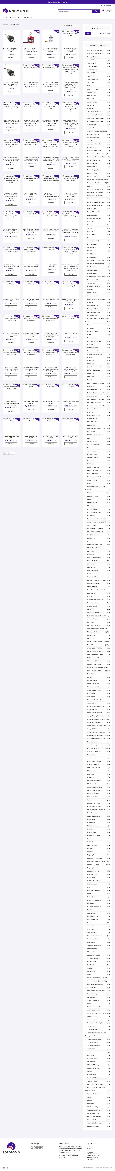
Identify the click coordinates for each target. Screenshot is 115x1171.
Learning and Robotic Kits (94, 544)
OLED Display (91, 693)
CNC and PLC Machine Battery (95, 263)
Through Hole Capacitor (94, 1039)
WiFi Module (90, 1103)
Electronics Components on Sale (96, 406)
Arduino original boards (93, 134)
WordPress (109, 1167)
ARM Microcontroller (93, 137)
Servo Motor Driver (92, 939)
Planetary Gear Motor (93, 793)
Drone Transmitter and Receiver (96, 367)
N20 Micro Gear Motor (93, 658)
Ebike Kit (89, 380)
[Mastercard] (32, 1148)
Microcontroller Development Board (97, 628)
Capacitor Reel (91, 234)
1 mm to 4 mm (91, 63)
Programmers (91, 822)
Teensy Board (91, 1020)
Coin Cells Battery (92, 270)
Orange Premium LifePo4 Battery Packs (98, 719)
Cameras (89, 228)
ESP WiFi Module (92, 418)
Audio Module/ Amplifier (94, 144)
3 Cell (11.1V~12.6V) (93, 89)
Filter (88, 33)
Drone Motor (90, 360)
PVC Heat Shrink (92, 845)
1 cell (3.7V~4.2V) (92, 60)
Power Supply (91, 819)
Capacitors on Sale (92, 238)
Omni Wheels (91, 696)
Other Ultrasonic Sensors (94, 761)
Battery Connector (92, 173)
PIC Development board (94, 780)
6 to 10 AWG (90, 99)
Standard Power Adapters (94, 1007)
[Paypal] (38, 1148)
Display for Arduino (92, 331)
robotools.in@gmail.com (66, 1157)
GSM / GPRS (90, 460)
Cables (89, 225)
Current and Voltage (92, 296)
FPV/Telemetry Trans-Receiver (95, 435)
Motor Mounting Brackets (94, 648)
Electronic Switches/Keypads (95, 399)
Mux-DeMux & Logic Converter (95, 654)
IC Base (89, 483)
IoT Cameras (91, 515)
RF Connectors (91, 903)
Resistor (89, 893)
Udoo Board (90, 1055)
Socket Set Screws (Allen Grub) (96, 981)
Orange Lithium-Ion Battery (94, 712)
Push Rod (90, 842)
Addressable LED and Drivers (95, 111)
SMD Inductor (91, 965)
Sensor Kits (90, 929)
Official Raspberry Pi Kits (94, 690)
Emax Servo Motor (92, 409)
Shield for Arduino (92, 948)
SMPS (89, 974)
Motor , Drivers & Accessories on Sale (98, 641)
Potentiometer (91, 800)
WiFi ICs (89, 1100)
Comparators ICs (92, 273)
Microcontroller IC (92, 632)
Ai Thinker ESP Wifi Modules (95, 121)
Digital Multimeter (92, 315)
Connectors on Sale (92, 280)
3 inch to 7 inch (91, 92)
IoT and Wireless (92, 509)
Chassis (89, 251)
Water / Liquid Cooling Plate (95, 1084)
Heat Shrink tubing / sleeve (94, 470)
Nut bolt (89, 677)
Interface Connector (92, 496)
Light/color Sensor (92, 570)
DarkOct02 (85, 1167)
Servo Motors (91, 942)
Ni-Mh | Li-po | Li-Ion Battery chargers (97, 667)
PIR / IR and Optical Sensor (94, 787)
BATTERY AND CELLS (93, 160)
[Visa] (35, 1148)
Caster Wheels (91, 247)
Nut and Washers (92, 674)
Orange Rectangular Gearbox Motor (97, 725)
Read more (11, 57)
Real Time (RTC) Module (94, 881)
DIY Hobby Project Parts (94, 341)
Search (96, 11)
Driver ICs (90, 344)
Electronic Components (94, 389)
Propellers (90, 829)
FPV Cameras (91, 431)
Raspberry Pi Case (92, 868)
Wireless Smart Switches (94, 1116)
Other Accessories (92, 742)
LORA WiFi (90, 596)
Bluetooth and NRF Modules (95, 196)
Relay (88, 887)
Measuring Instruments (93, 603)
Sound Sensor (91, 997)
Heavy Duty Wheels (92, 473)
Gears (89, 448)
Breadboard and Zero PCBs (94, 205)
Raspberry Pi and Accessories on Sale (98, 861)
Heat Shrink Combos (93, 467)
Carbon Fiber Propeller (93, 241)
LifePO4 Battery (91, 567)
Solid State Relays (92, 994)
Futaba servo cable (92, 441)
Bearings (89, 186)
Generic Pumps (91, 451)
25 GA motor (90, 86)
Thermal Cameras (92, 1029)
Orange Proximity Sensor (94, 722)
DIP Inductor (90, 328)
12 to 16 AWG (91, 73)
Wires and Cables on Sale (94, 1123)
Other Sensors (91, 755)
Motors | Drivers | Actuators (95, 651)
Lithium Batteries (92, 586)
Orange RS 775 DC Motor (94, 729)
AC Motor (90, 108)
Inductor (89, 493)
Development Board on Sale (95, 309)
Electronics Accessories (94, 402)
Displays (89, 334)
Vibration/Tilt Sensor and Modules (97, 1078)
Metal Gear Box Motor (93, 625)
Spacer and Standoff (93, 1000)
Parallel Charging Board (93, 767)
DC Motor (90, 302)
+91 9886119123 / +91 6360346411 (69, 1155)
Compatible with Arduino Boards (96, 276)
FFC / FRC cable (91, 422)
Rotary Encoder (91, 913)
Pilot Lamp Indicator (93, 784)
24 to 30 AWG (91, 82)
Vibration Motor (91, 1074)
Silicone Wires (91, 952)
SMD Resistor (91, 971)
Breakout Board (91, 208)
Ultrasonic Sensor (92, 1058)
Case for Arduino (92, 244)
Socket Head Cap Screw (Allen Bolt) (97, 978)
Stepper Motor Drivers (93, 1010)
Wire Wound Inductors (93, 1110)
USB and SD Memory (93, 1065)
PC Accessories (91, 771)
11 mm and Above (92, 70)
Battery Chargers (92, 166)
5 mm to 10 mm (91, 95)
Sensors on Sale (91, 932)
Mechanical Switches (93, 619)
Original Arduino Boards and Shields (97, 735)
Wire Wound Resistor (93, 1113)
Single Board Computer (93, 955)
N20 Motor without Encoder (95, 664)
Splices (89, 1003)
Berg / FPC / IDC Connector (95, 189)
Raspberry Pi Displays (93, 871)
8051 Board (90, 105)
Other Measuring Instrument (95, 745)
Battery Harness (91, 176)
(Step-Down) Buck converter (95, 53)
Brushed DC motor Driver (94, 212)
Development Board (92, 305)
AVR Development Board (94, 150)
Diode (89, 325)
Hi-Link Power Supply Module (95, 477)
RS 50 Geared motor (93, 916)
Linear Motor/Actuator (93, 577)
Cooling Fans (91, 283)
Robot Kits (90, 910)
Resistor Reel (91, 897)
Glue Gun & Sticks (92, 454)
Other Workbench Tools (94, 764)
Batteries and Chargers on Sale (96, 157)
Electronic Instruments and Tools (96, 393)
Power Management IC (93, 816)
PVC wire (89, 848)
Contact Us (27, 17)
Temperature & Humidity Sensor (96, 1023)
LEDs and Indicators (93, 561)
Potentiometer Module (93, 803)
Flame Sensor (91, 425)
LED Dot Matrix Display (93, 548)
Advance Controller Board (94, 115)
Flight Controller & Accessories (96, 428)
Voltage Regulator (92, 1081)
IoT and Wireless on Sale (94, 512)
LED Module (90, 554)
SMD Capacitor (91, 961)
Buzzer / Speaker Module (94, 218)
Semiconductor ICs (92, 919)
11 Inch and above (92, 66)
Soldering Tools (91, 987)
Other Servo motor (92, 758)
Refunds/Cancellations (93, 1154)
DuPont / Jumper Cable (93, 370)
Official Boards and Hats (94, 687)
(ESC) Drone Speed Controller (95, 50)
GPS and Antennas (92, 457)
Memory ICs (90, 622)
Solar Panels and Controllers (95, 984)
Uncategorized (91, 1061)
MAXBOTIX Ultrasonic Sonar (95, 599)
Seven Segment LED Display (95, 945)
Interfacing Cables (92, 506)
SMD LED (90, 968)
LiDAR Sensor (91, 564)
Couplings (90, 289)
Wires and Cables (92, 1120)
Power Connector (92, 813)
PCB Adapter (90, 774)
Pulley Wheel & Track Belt (94, 835)
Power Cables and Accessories (96, 809)
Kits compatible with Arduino (95, 531)
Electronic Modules (92, 396)
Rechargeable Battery (93, 884)
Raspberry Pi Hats (92, 874)
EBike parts (90, 386)
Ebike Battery (91, 376)
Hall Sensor (90, 464)
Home (5, 17)
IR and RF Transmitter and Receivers (97, 519)
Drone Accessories (92, 347)
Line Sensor (90, 574)
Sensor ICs (90, 926)
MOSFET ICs (90, 638)
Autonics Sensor (92, 147)
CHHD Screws (91, 254)
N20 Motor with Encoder (94, 661)
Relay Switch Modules (93, 890)
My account (109, 5)
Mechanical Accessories (94, 612)
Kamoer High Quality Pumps (95, 528)
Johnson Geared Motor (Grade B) (96, 522)
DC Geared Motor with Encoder (96, 299)
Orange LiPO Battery (92, 709)
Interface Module (92, 502)
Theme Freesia (98, 1167)
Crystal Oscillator (92, 292)
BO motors (90, 199)
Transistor (90, 1052)
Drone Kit (90, 357)
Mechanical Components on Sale (96, 616)
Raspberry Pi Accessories (94, 858)
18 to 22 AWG (91, 76)
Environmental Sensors (93, 415)
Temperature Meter (92, 1026)
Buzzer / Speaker (92, 215)
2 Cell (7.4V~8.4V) (92, 79)
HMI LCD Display (92, 480)
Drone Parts (90, 364)
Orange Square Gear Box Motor (96, 732)
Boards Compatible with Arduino (96, 202)
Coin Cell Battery (92, 267)
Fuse (88, 438)
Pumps (89, 839)
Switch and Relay (92, 1016)
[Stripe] (41, 1148)
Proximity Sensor (92, 832)
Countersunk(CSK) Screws (94, 286)
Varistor (89, 1071)
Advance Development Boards (95, 118)
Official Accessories (93, 683)
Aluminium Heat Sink (93, 124)
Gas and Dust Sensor (93, 444)
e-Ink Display (90, 373)
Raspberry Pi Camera (93, 864)
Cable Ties (90, 221)
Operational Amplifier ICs (94, 700)
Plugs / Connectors (92, 797)
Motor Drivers (91, 645)
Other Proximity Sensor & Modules (97, 748)
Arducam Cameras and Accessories (97, 131)
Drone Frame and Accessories (95, 351)
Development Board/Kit (93, 312)
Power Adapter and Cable (94, 806)
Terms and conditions (92, 1157)
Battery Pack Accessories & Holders (97, 179)
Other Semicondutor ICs (94, 751)
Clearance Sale (91, 257)
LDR (88, 541)
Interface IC (90, 499)
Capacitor (90, 231)
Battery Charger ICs (92, 163)
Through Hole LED (92, 1042)
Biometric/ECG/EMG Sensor (95, 192)
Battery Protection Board (94, 183)
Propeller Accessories (93, 826)
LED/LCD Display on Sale (94, 557)
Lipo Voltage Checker (93, 583)
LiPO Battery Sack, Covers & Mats (96, 580)
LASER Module (91, 535)
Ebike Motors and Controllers (95, 383)
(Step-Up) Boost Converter (94, 57)
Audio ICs (90, 141)
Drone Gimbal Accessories (94, 354)
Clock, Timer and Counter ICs (95, 260)
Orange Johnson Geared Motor (96, 706)
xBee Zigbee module (93, 1126)
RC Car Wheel (91, 877)
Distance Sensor (92, 338)
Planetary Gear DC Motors (94, 790)
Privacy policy (90, 1159)
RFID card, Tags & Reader (94, 906)
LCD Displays (91, 538)
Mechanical (90, 609)
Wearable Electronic (93, 1094)
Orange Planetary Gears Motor (95, 716)
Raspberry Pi (90, 851)
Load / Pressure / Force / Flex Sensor (97, 590)
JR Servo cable (91, 525)
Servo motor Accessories (94, 936)
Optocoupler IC (91, 703)
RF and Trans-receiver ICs (94, 900)
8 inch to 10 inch (92, 102)
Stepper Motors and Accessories (96, 1013)
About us (13, 17)
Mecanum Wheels (92, 606)
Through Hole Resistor (93, 1045)
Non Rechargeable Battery (94, 671)
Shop (20, 17)
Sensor (89, 923)
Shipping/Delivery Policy (93, 1155)
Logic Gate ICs (91, 593)
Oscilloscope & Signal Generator (96, 738)
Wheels (89, 1097)
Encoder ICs (90, 412)
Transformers (91, 1049)
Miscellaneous (91, 635)
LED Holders (90, 551)
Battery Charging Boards (94, 170)
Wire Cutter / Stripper (93, 1107)
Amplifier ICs (91, 128)
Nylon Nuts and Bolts (93, 680)
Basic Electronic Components (95, 154)
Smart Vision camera (93, 958)
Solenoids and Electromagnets (96, 990)
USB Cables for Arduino (94, 1068)
